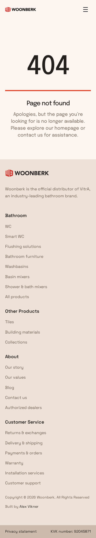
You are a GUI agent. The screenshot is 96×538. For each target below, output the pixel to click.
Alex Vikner (28, 506)
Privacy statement (21, 531)
